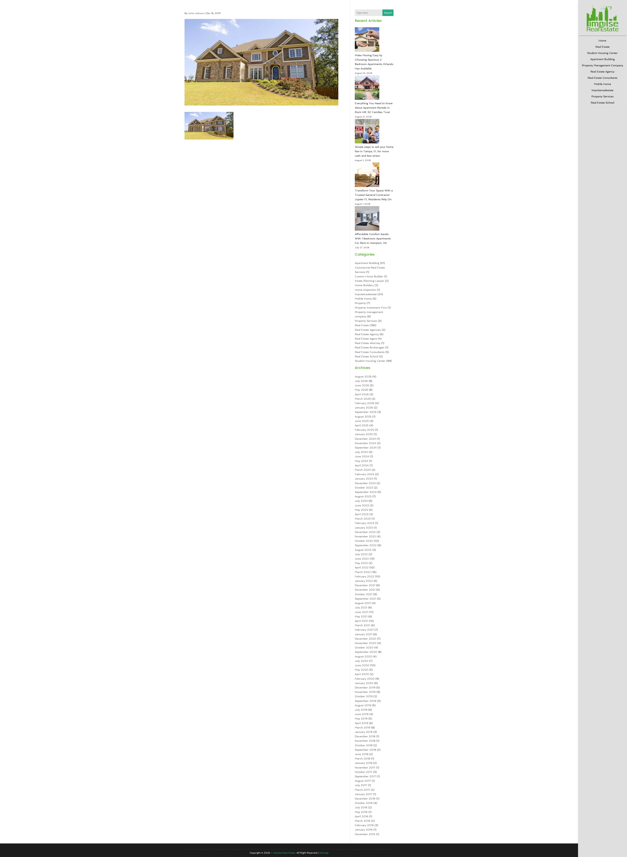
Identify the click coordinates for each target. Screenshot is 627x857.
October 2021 (363, 594)
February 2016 (364, 825)
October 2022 (364, 540)
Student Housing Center (602, 53)
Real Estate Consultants (602, 77)
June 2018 (361, 754)
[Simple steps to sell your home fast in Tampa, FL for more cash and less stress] (367, 132)
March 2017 (362, 789)
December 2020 (365, 638)
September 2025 (366, 412)
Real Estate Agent (366, 338)
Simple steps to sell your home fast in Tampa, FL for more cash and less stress (374, 151)
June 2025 (362, 421)
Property (360, 303)
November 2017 (365, 767)
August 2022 (363, 549)
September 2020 (366, 651)
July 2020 (361, 660)
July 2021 (361, 607)
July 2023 (361, 500)
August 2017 (363, 780)
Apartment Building (602, 59)
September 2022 (366, 545)
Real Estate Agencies (368, 329)
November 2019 (365, 692)
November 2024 (365, 443)
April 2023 (362, 514)
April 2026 (362, 394)
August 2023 (363, 496)
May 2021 (361, 616)
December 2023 (365, 483)
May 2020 (361, 669)
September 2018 (365, 749)
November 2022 (365, 536)
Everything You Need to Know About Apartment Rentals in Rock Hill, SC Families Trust (374, 108)
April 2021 (361, 620)
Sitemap (324, 852)
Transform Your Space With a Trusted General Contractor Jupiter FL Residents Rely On (374, 195)
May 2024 (361, 461)
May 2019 (361, 718)
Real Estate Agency (602, 71)
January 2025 (364, 434)
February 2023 (364, 523)
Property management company (602, 65)
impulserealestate (602, 90)
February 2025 (364, 429)
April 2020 (362, 674)
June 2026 (362, 385)
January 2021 (363, 634)
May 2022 (361, 563)
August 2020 (363, 656)
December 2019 (365, 687)
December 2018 (365, 736)
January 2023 (364, 527)
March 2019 (362, 727)
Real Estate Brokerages (369, 347)
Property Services (602, 96)
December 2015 (365, 834)
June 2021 (361, 612)
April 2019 (361, 723)
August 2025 (363, 416)
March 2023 (363, 518)
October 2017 (363, 772)
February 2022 (364, 576)
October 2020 (364, 647)
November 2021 (365, 589)
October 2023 (364, 487)
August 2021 (363, 603)
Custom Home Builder (369, 276)
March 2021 (362, 625)
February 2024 (364, 474)
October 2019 (364, 696)
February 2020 (365, 678)
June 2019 (362, 714)
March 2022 (363, 572)
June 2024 (362, 456)
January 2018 (363, 763)
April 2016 (361, 816)
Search (388, 12)
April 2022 (362, 567)
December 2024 (365, 438)
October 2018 (363, 745)
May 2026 (361, 389)
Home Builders (364, 285)
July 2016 (361, 807)
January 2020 (364, 683)
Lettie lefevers (196, 13)
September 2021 (365, 598)
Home (602, 40)
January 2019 (363, 732)
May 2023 (361, 509)
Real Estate (602, 46)
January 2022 (364, 580)
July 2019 (361, 709)
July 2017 (361, 785)
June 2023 (362, 505)
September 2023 (366, 492)
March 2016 (362, 820)
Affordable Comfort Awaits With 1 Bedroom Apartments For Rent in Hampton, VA (373, 239)
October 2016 (364, 803)
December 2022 (365, 532)
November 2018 (365, 740)
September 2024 (366, 447)
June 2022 (362, 558)
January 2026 (364, 407)
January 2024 (364, 478)
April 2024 (362, 465)
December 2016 (365, 798)
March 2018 (362, 758)
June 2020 (362, 665)
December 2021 (365, 585)
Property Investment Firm (371, 307)
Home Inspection (365, 289)
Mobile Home (602, 84)
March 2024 (363, 469)
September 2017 (365, 776)
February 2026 (364, 403)
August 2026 (363, 376)
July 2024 (361, 452)
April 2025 (362, 425)
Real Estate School (602, 102)
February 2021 (364, 629)
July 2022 (361, 554)
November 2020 (365, 643)
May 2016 (361, 812)
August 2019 (363, 705)
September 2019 (365, 700)
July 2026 (361, 381)
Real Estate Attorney (367, 343)
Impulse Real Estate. (284, 852)
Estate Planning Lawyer (369, 280)
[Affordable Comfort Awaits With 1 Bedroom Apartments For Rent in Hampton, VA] (367, 219)
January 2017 (363, 794)
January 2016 (363, 829)
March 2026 (363, 398)
